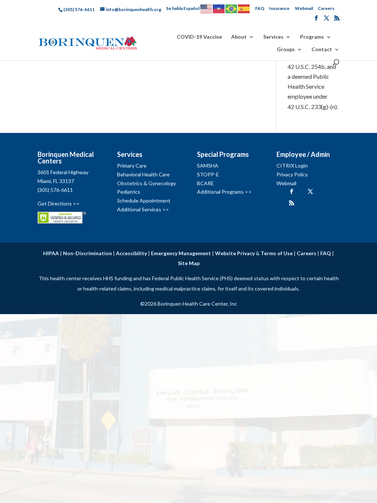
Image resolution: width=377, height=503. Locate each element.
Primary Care (132, 165)
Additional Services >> (143, 209)
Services (273, 37)
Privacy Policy (292, 174)
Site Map (189, 263)
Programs (312, 37)
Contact (321, 49)
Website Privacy (235, 253)
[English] (206, 8)
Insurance (279, 8)
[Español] (244, 8)
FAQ (259, 8)
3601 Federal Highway (63, 172)
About (239, 37)
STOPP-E (208, 174)
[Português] (231, 8)
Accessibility (131, 253)
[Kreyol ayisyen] (219, 8)
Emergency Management (181, 253)
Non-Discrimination (87, 253)
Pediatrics (128, 192)
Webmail (304, 8)
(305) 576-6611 (55, 190)
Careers (326, 8)
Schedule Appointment (143, 200)
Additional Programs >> (224, 192)
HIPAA (51, 253)
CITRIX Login (292, 165)
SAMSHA (207, 165)
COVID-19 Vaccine (199, 37)
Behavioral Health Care (143, 174)
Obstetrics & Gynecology (146, 183)
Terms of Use (277, 253)
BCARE (205, 183)
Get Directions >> (59, 203)
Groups (286, 49)
